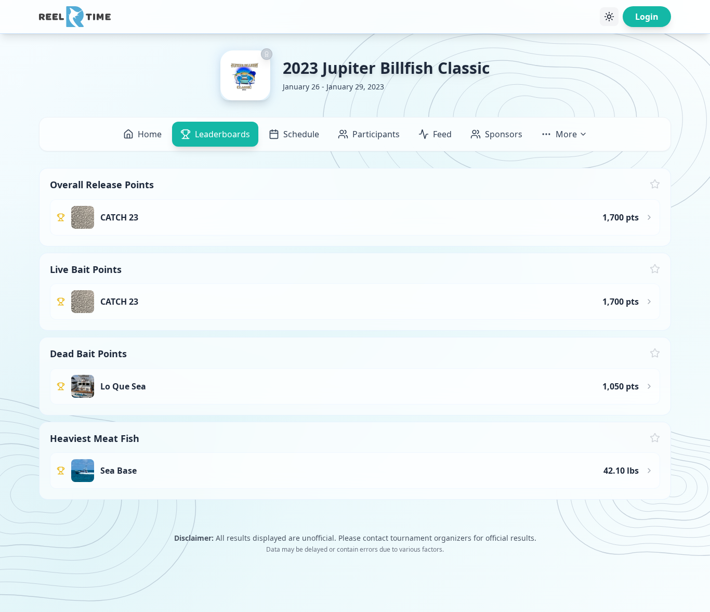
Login (647, 16)
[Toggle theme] (609, 16)
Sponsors (503, 134)
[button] (355, 207)
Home (150, 134)
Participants (376, 134)
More (566, 134)
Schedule (301, 134)
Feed (442, 134)
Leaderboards (222, 134)
